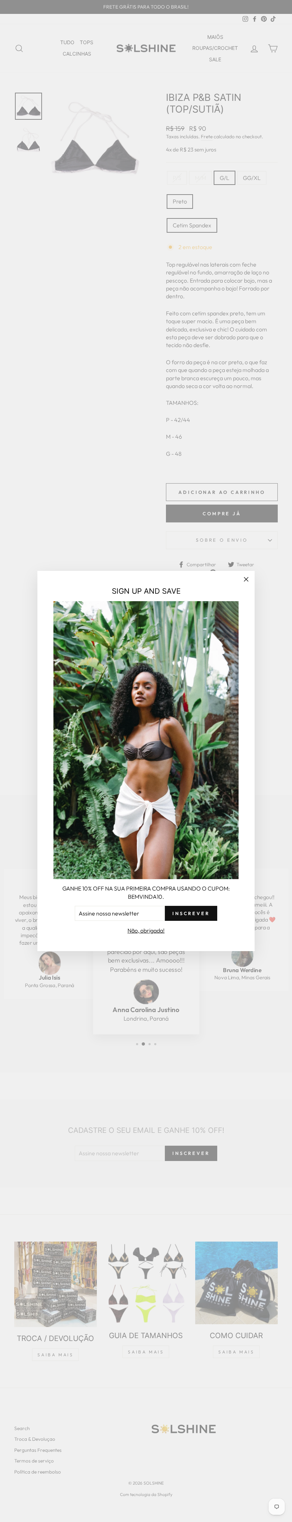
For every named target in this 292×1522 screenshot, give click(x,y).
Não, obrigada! (146, 930)
